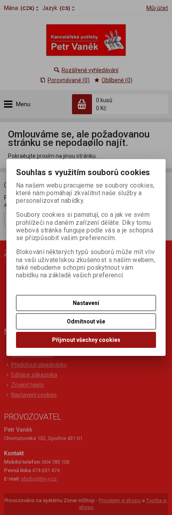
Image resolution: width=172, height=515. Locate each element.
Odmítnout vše (86, 321)
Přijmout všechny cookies (86, 340)
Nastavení (86, 303)
